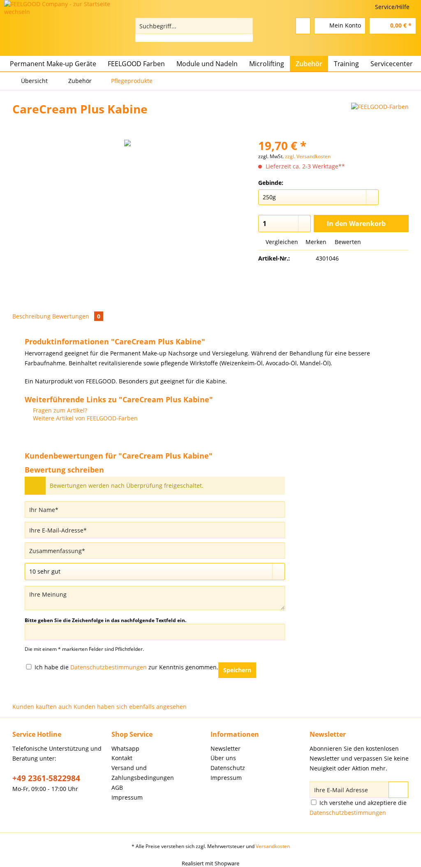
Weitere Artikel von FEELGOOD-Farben (84, 418)
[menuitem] (194, 30)
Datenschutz (227, 768)
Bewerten (347, 242)
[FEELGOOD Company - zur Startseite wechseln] (65, 22)
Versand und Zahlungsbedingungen (142, 773)
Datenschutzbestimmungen (108, 667)
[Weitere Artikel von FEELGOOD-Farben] (380, 117)
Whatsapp (125, 748)
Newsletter (225, 748)
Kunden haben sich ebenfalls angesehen (130, 706)
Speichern (237, 670)
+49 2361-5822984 (46, 778)
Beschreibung (31, 316)
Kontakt (121, 758)
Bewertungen (76, 316)
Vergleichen (281, 242)
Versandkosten (273, 846)
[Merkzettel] (303, 26)
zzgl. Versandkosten (308, 156)
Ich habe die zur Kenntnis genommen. (126, 667)
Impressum (127, 797)
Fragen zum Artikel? (59, 410)
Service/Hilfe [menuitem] (392, 7)
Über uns (223, 758)
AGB (117, 787)
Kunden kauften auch (42, 706)
